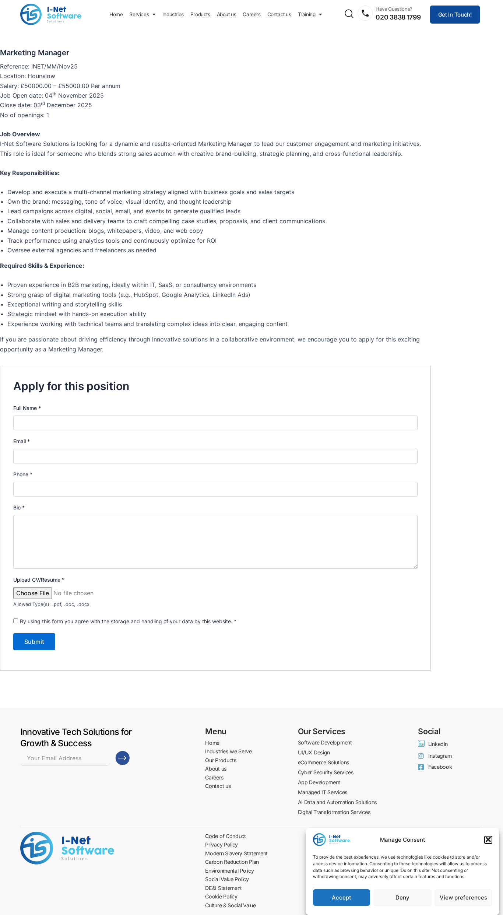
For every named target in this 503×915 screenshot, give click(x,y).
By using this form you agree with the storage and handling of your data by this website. (128, 621)
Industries (173, 14)
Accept (341, 897)
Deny (402, 897)
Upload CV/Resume (38, 579)
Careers (251, 14)
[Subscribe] (122, 758)
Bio (19, 507)
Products (200, 14)
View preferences (463, 897)
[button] (488, 839)
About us (226, 14)
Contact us (279, 14)
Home (116, 14)
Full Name (27, 408)
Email (21, 441)
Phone (22, 474)
